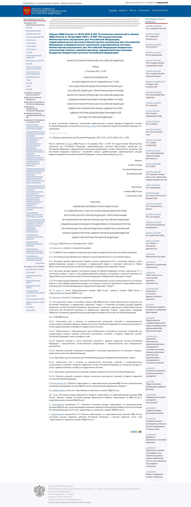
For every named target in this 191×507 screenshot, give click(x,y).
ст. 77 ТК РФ (150, 381)
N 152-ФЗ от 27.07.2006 (153, 204)
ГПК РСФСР (30, 272)
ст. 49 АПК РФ (151, 448)
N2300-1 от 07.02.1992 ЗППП (155, 81)
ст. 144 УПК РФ (151, 395)
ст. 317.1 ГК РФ (150, 262)
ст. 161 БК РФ (150, 368)
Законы (133, 10)
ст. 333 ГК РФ (150, 254)
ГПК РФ (29, 52)
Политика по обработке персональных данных (69, 502)
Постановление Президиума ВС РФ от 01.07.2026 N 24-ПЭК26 (34, 214)
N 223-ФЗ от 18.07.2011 (153, 172)
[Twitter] (136, 431)
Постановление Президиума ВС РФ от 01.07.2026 (34, 237)
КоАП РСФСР (31, 296)
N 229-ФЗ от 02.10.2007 (153, 222)
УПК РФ (29, 89)
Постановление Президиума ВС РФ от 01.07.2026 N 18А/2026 (34, 126)
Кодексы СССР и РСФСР (35, 266)
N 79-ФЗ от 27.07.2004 (153, 60)
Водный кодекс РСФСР (35, 269)
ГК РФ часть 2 (31, 43)
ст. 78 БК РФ (150, 318)
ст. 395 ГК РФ (150, 273)
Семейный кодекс (33, 77)
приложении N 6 (60, 383)
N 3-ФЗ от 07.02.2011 (152, 121)
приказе (56, 244)
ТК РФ (28, 80)
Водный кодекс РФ (33, 34)
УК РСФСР (30, 307)
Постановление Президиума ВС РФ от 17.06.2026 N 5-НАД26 (34, 258)
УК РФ (28, 86)
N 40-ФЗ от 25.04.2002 (153, 44)
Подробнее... (40, 263)
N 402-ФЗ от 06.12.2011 (153, 129)
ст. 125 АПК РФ (151, 472)
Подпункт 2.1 (57, 248)
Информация (29, 3)
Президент (144, 10)
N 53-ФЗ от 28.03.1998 (153, 233)
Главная (113, 10)
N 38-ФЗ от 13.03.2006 (153, 103)
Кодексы (122, 10)
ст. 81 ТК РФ (150, 304)
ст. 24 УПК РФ (150, 418)
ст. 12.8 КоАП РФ (151, 336)
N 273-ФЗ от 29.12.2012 (153, 52)
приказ (70, 144)
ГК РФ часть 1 (31, 40)
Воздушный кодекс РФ (35, 37)
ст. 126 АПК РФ (151, 434)
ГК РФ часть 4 (31, 49)
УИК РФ (29, 83)
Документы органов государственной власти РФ (35, 115)
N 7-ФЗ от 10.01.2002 (152, 111)
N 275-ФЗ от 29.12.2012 (153, 71)
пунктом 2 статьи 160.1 (91, 126)
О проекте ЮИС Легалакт (47, 3)
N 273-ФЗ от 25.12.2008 (153, 92)
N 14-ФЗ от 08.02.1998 (153, 164)
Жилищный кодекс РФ (34, 60)
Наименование (58, 390)
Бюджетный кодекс (33, 31)
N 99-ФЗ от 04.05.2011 (153, 150)
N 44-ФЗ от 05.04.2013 (153, 214)
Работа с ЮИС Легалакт (71, 3)
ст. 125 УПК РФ (151, 408)
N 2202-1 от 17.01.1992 (153, 185)
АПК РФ (29, 27)
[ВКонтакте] (133, 431)
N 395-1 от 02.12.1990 (152, 241)
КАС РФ (29, 63)
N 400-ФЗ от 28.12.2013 (153, 26)
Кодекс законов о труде (35, 299)
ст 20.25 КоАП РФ (152, 288)
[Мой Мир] (140, 431)
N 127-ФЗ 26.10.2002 (152, 193)
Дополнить (56, 297)
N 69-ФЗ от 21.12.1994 (153, 34)
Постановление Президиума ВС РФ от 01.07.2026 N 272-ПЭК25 (34, 251)
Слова (55, 395)
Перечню (119, 154)
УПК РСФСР (30, 310)
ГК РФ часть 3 (31, 46)
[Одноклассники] (138, 431)
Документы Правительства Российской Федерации (35, 109)
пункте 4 (60, 290)
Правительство (160, 10)
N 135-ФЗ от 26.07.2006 (153, 140)
